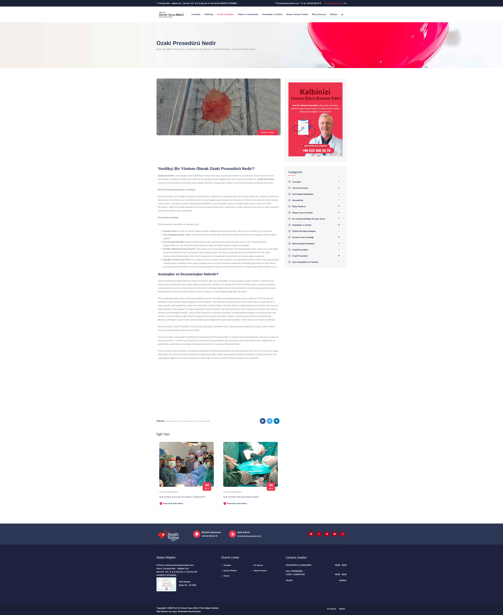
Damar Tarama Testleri (297, 14)
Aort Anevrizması (300, 188)
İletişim (333, 14)
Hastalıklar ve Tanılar (301, 225)
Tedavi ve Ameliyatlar (248, 14)
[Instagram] (342, 534)
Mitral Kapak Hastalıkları (303, 243)
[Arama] (345, 3)
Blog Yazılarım (319, 14)
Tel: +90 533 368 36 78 (312, 3)
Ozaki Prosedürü (225, 14)
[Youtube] (334, 534)
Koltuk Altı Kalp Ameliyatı (304, 231)
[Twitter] (319, 534)
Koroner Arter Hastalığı (303, 237)
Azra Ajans (172, 612)
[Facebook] (311, 534)
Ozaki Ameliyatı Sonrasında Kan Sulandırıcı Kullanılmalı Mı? (182, 497)
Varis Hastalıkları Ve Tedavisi (305, 262)
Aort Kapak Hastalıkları (302, 194)
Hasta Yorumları (260, 571)
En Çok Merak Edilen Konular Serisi (308, 219)
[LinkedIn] (326, 534)
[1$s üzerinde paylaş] (263, 421)
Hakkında (208, 14)
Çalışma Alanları (230, 571)
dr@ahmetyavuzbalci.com (288, 3)
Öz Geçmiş (258, 565)
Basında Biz (297, 200)
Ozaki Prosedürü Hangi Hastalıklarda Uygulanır (241, 497)
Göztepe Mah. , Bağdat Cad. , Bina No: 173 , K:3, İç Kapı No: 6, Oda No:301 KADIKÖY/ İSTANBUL (198, 3)
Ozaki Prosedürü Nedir (201, 421)
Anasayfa (195, 14)
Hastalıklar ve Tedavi (272, 14)
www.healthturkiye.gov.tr (334, 3)
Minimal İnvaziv (172, 421)
